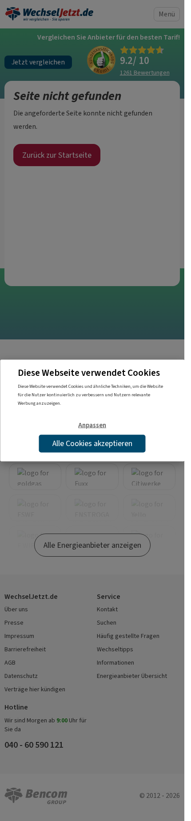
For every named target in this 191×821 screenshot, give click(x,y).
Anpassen (92, 424)
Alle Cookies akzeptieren (92, 443)
